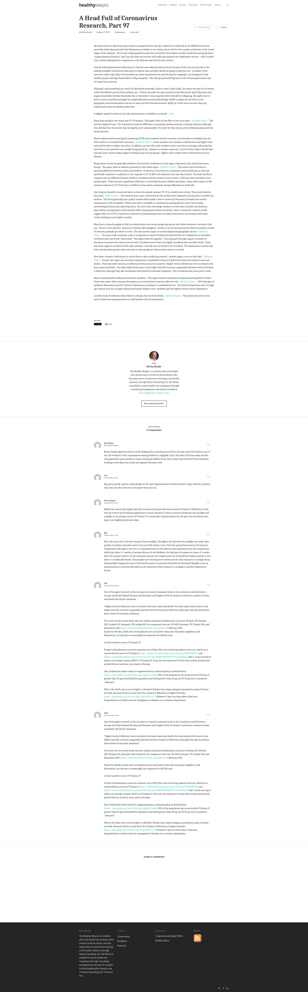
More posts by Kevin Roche (154, 404)
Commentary (120, 32)
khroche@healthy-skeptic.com (154, 393)
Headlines (122, 941)
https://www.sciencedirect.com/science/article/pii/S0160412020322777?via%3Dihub (146, 657)
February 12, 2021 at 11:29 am (111, 715)
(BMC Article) (112, 195)
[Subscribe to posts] (197, 943)
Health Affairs (162, 940)
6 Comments (204, 27)
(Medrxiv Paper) (199, 120)
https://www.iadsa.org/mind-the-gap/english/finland (131, 675)
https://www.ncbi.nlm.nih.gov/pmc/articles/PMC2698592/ (169, 653)
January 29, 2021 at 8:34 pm (111, 478)
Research (121, 945)
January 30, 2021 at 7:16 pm (111, 535)
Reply (208, 444)
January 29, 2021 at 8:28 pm (111, 445)
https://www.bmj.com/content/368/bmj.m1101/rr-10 (130, 696)
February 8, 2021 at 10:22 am (111, 585)
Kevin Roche (87, 32)
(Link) (171, 113)
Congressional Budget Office (169, 936)
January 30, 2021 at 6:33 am (111, 503)
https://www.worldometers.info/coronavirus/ (143, 628)
